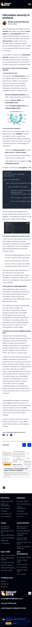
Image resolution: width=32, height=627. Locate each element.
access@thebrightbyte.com (11, 598)
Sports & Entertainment (21, 507)
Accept (8, 623)
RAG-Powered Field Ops (7, 531)
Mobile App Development (5, 505)
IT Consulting (5, 543)
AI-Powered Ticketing (24, 557)
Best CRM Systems (7, 565)
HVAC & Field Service (24, 504)
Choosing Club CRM (7, 562)
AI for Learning (22, 567)
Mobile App (4, 540)
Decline (14, 623)
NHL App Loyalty (6, 570)
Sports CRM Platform (8, 535)
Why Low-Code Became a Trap (22, 538)
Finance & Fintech (22, 501)
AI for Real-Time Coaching (22, 534)
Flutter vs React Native (22, 561)
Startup (3, 581)
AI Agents (4, 511)
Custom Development (8, 538)
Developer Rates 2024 (22, 570)
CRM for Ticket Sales (8, 555)
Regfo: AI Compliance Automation (24, 547)
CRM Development (7, 501)
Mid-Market (4, 584)
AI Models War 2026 (23, 531)
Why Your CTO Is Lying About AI (22, 527)
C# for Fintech (21, 574)
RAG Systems (5, 508)
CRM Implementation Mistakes (7, 558)
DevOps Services (22, 564)
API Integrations (6, 516)
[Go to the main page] (6, 4)
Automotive (20, 511)
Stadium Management (8, 568)
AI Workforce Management (5, 527)
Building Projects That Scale (24, 543)
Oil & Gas (20, 516)
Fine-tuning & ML (6, 514)
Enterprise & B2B (22, 514)
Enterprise (4, 586)
